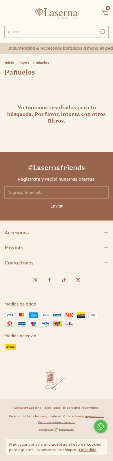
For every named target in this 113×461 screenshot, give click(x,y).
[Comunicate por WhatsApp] (100, 426)
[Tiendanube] (57, 430)
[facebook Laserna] (49, 280)
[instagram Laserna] (34, 280)
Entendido (87, 450)
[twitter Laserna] (78, 280)
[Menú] (8, 13)
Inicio (9, 63)
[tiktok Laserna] (63, 280)
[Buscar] (102, 31)
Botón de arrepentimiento (56, 422)
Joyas (24, 63)
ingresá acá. (94, 416)
